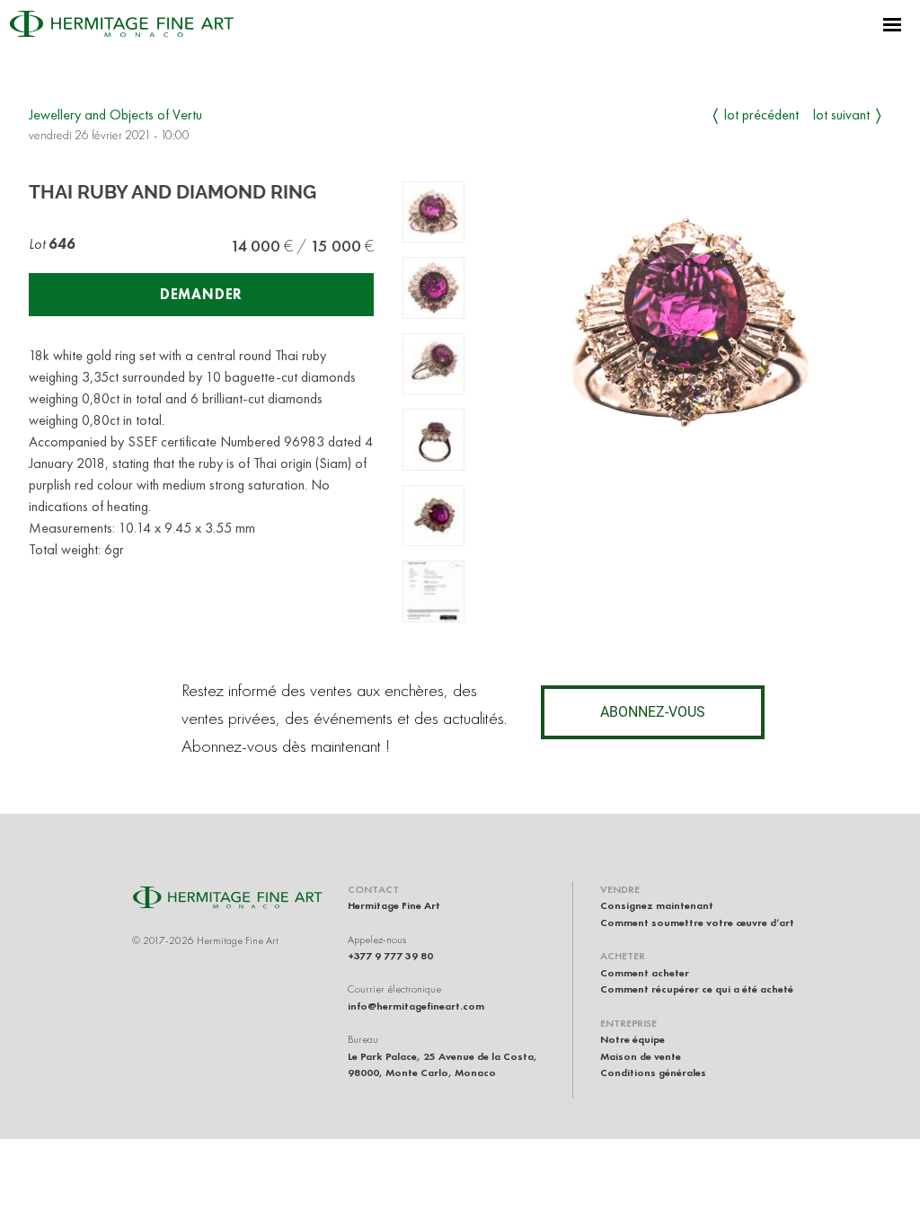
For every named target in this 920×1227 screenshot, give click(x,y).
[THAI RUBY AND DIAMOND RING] (433, 212)
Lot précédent (761, 114)
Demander (201, 294)
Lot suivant (841, 114)
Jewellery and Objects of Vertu (115, 114)
